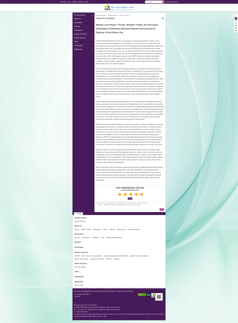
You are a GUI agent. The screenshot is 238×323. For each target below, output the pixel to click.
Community (78, 45)
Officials (112, 229)
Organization (97, 229)
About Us (78, 226)
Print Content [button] (163, 18)
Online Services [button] (80, 38)
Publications (86, 237)
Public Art (109, 259)
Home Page (102, 15)
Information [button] (78, 23)
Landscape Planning (97, 259)
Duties (105, 229)
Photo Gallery (78, 285)
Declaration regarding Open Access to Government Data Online (95, 291)
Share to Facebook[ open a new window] (236, 23)
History (76, 229)
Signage (117, 259)
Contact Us (80, 2)
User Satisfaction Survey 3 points (131, 194)
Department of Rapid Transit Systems (119, 7)
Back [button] (161, 209)
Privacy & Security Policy (125, 291)
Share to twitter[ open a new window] (236, 25)
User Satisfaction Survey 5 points (142, 194)
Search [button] (164, 1)
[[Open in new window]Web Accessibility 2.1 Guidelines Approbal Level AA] (142, 294)
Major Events (121, 229)
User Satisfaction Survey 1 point (120, 194)
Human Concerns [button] (80, 34)
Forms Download (80, 267)
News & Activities (124, 15)
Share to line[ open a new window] (236, 28)
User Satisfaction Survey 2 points (125, 194)
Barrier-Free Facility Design (139, 256)
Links (76, 42)
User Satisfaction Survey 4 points (136, 194)
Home (69, 2)
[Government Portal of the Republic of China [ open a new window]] (149, 295)
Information (78, 234)
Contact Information (133, 229)
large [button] (236, 21)
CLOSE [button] (79, 213)
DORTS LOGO (86, 229)
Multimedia (78, 282)
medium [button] (236, 18)
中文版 (74, 2)
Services (77, 237)
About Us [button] (77, 19)
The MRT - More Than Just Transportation (88, 256)
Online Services (80, 263)
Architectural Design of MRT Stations (116, 256)
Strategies (95, 237)
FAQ (86, 2)
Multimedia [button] (78, 49)
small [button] (236, 16)
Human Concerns (81, 252)
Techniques (78, 30)
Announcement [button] (79, 15)
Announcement (112, 15)
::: (0, 1)
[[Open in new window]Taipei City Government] (153, 295)
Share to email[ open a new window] (236, 30)
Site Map (63, 2)
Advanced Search (172, 2)
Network (77, 26)
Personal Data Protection (114, 237)
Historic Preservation (81, 259)
